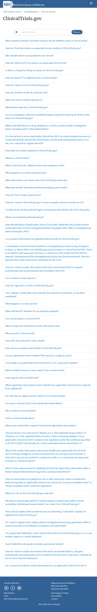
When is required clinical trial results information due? (32, 325)
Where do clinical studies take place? (23, 99)
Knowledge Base (31, 11)
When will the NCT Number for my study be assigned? (32, 311)
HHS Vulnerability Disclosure (16, 598)
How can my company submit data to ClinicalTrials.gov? (33, 348)
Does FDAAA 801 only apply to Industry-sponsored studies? (34, 543)
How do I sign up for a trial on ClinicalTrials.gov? (29, 285)
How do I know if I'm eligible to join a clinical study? (31, 77)
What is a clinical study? (17, 157)
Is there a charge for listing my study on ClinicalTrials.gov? (34, 70)
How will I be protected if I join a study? (25, 340)
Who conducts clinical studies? (20, 410)
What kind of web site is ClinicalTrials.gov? (26, 107)
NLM (41, 604)
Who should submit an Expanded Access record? (29, 55)
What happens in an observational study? (26, 172)
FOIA (6, 596)
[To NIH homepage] (8, 4)
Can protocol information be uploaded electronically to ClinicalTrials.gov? (42, 238)
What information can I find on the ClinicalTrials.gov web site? (36, 180)
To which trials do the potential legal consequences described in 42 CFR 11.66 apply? (47, 209)
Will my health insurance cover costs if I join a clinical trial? (34, 370)
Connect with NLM (11, 583)
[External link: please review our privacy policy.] (6, 588)
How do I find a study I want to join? (23, 194)
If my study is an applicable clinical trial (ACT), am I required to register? (41, 362)
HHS (50, 604)
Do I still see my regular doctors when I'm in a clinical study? (35, 395)
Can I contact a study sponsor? (20, 278)
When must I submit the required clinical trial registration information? (40, 425)
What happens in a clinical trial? (21, 303)
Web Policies (9, 593)
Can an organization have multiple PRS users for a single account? (38, 355)
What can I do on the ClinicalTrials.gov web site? (29, 493)
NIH (45, 604)
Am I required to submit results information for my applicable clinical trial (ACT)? (46, 565)
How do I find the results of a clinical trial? (26, 92)
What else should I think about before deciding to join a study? (36, 187)
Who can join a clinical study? (20, 333)
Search (78, 32)
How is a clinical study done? (19, 418)
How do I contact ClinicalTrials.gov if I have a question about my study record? (44, 202)
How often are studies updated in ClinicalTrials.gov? (31, 150)
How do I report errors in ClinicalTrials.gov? (27, 85)
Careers (54, 598)
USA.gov (56, 604)
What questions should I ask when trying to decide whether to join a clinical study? (46, 40)
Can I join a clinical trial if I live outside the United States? (34, 403)
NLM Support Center (12, 11)
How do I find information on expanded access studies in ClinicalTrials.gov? (43, 48)
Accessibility (56, 596)
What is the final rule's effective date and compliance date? (34, 165)
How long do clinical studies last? (22, 377)
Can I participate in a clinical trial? (22, 318)
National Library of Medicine (29, 5)
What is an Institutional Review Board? (24, 217)
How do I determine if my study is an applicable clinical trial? (36, 62)
